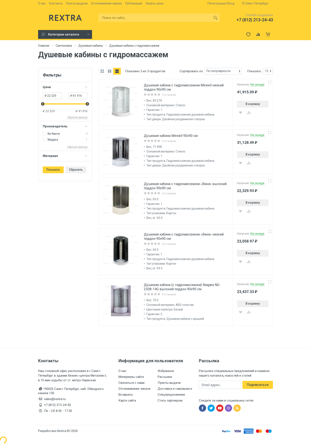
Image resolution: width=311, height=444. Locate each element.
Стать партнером (170, 400)
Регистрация (217, 3)
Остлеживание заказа (106, 3)
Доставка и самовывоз (175, 389)
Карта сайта (127, 400)
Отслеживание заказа (134, 389)
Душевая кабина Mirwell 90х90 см (171, 136)
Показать (53, 169)
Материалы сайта (131, 377)
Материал (50, 156)
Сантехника (64, 45)
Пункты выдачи (77, 3)
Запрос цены (155, 3)
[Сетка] (102, 71)
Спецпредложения (171, 394)
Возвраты (125, 394)
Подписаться (257, 385)
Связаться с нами (131, 383)
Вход (231, 3)
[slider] (42, 104)
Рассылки (165, 377)
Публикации (133, 3)
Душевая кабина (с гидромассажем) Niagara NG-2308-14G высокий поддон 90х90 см (182, 287)
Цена (47, 87)
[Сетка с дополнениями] (109, 71)
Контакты (56, 3)
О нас (42, 3)
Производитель (55, 126)
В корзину (253, 104)
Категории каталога (63, 34)
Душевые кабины (90, 45)
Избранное (166, 371)
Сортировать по (191, 71)
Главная (43, 45)
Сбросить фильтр (77, 117)
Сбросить (76, 169)
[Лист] (117, 71)
